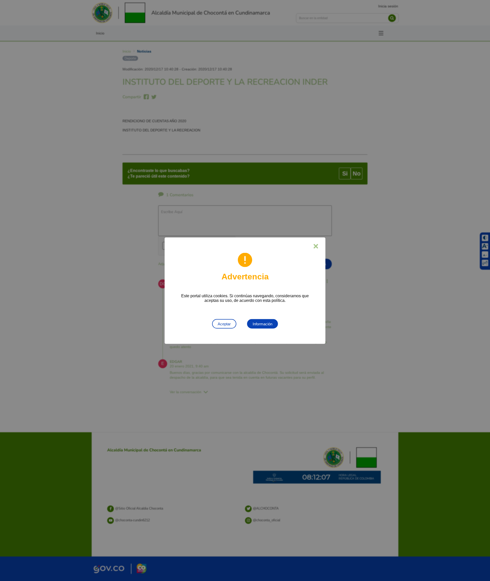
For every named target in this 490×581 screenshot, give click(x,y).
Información (262, 324)
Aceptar (224, 324)
